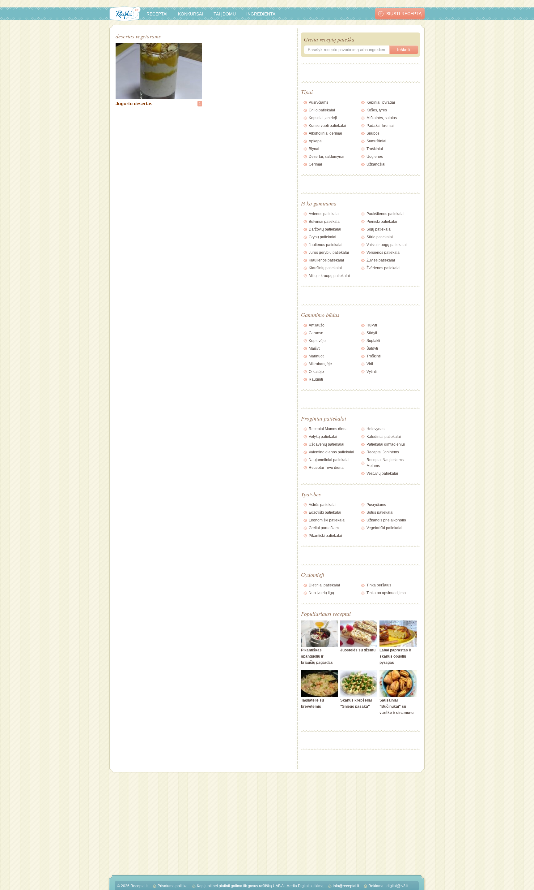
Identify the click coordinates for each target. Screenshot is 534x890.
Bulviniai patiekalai (325, 221)
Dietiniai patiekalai (324, 585)
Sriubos (373, 133)
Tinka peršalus (379, 585)
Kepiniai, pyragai (381, 102)
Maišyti (314, 348)
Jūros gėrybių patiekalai (329, 252)
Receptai (156, 13)
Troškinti (374, 356)
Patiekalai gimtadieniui (386, 444)
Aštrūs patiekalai (323, 505)
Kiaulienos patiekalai (326, 260)
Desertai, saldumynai (326, 156)
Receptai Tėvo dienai (327, 467)
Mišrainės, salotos (382, 118)
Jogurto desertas (134, 103)
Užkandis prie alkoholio (386, 520)
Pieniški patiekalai (382, 221)
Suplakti (373, 341)
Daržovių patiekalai (325, 229)
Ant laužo (316, 325)
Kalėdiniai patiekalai (384, 436)
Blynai (314, 149)
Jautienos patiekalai (325, 245)
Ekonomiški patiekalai (327, 520)
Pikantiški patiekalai (325, 536)
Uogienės (375, 156)
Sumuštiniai (376, 141)
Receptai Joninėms (383, 452)
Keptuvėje (317, 341)
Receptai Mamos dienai (329, 429)
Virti (370, 364)
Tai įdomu (225, 13)
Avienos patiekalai (324, 214)
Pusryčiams (318, 102)
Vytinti (372, 371)
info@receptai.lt (346, 886)
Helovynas (375, 429)
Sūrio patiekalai (380, 237)
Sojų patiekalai (379, 229)
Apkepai (316, 141)
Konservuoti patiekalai (327, 125)
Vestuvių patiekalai (382, 473)
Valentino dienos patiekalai (331, 452)
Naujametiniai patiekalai (329, 460)
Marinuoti (316, 356)
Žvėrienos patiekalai (383, 268)
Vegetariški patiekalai (384, 528)
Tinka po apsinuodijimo (386, 593)
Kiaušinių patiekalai (325, 268)
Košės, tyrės (377, 110)
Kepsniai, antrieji (323, 118)
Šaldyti (372, 348)
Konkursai (190, 13)
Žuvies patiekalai (381, 260)
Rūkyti (372, 325)
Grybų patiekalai (322, 237)
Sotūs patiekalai (380, 512)
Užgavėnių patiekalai (326, 444)
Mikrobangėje (320, 364)
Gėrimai (315, 164)
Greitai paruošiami (324, 528)
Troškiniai (375, 149)
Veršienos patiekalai (383, 252)
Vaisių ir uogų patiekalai (387, 245)
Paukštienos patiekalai (386, 214)
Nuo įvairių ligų (321, 593)
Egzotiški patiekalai (325, 512)
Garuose (316, 333)
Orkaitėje (316, 371)
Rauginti (316, 379)
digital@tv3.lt (397, 886)
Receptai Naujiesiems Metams (385, 463)
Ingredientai (261, 13)
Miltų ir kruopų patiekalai (329, 276)
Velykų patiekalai (323, 436)
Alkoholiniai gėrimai (325, 133)
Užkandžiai (376, 164)
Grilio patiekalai (322, 110)
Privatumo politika (173, 886)
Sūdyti (372, 333)
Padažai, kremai (380, 125)
